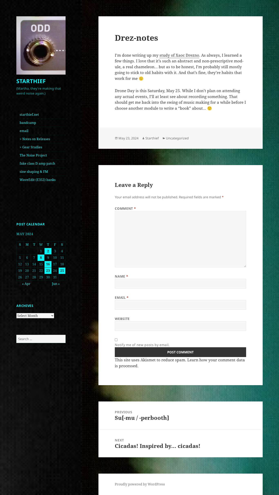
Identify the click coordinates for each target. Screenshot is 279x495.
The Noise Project (33, 155)
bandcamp (28, 122)
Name (121, 276)
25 (62, 270)
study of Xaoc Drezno (179, 55)
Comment (125, 208)
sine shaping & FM (34, 171)
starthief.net (29, 114)
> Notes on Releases (35, 139)
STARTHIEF (31, 81)
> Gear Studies (31, 147)
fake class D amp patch (37, 163)
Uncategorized (177, 138)
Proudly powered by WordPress (140, 484)
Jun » (56, 283)
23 (48, 270)
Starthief (152, 138)
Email (121, 297)
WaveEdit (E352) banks (38, 179)
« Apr (26, 283)
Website (122, 318)
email (24, 131)
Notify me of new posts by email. (142, 345)
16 (48, 264)
